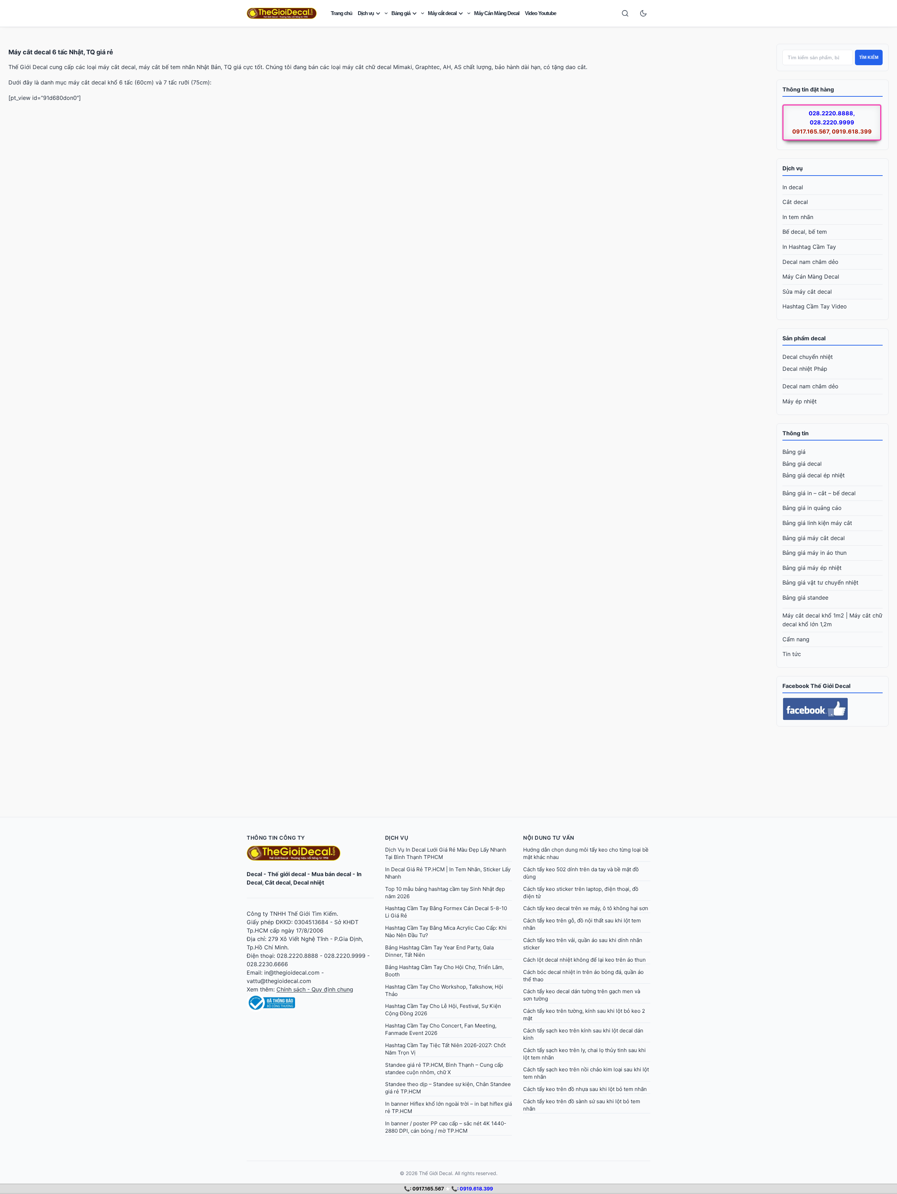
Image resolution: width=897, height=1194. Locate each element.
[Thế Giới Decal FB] (832, 709)
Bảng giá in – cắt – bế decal (819, 493)
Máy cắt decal (442, 13)
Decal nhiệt (308, 882)
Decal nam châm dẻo (810, 261)
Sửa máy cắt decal (807, 291)
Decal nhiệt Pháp (804, 368)
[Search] (625, 13)
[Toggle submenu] (386, 13)
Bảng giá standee (805, 597)
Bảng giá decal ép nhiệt (813, 475)
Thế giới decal (287, 874)
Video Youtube (540, 13)
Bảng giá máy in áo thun (814, 552)
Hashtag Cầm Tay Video (814, 306)
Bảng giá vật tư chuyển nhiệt (820, 582)
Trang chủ (341, 13)
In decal (792, 187)
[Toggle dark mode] (643, 13)
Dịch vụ (366, 13)
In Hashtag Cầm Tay (809, 246)
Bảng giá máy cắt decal (813, 537)
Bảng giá (400, 13)
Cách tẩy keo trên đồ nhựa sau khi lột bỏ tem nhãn (585, 1089)
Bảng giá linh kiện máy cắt (817, 522)
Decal (254, 874)
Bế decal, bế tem (804, 231)
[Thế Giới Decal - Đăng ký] (310, 1003)
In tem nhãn (797, 216)
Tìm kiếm (868, 57)
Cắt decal (795, 201)
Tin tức (791, 653)
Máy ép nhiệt (799, 401)
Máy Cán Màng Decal (496, 13)
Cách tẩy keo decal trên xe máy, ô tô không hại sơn (585, 908)
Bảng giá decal (802, 463)
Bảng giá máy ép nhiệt (812, 567)
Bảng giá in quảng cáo (812, 507)
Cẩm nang (795, 639)
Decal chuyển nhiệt (807, 356)
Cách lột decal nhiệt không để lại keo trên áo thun (584, 959)
